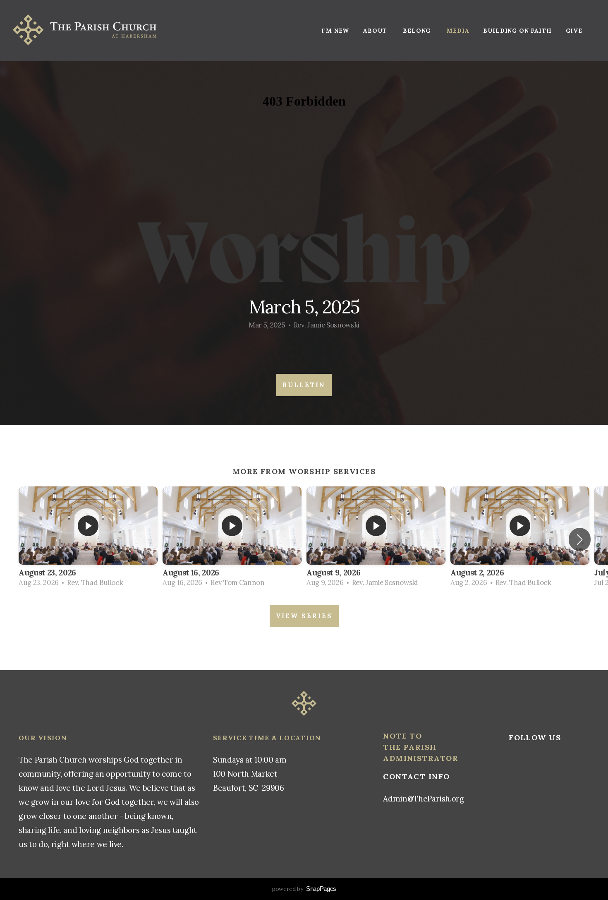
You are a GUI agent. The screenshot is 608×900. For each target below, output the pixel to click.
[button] (579, 539)
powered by (304, 889)
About (376, 30)
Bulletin (304, 385)
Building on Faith (517, 30)
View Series (304, 616)
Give (574, 30)
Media (458, 30)
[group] (88, 539)
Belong (418, 30)
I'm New (335, 30)
